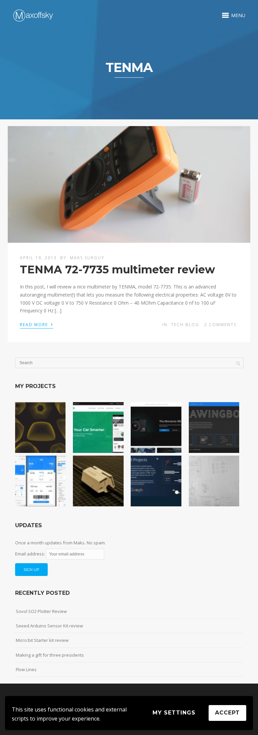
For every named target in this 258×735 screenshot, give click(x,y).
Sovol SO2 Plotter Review (41, 611)
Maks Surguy (87, 258)
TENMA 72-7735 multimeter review (117, 269)
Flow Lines (26, 669)
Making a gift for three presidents (50, 655)
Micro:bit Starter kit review (42, 640)
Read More (36, 324)
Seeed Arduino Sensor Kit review (49, 626)
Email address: (30, 554)
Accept (227, 712)
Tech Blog (185, 324)
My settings (174, 712)
